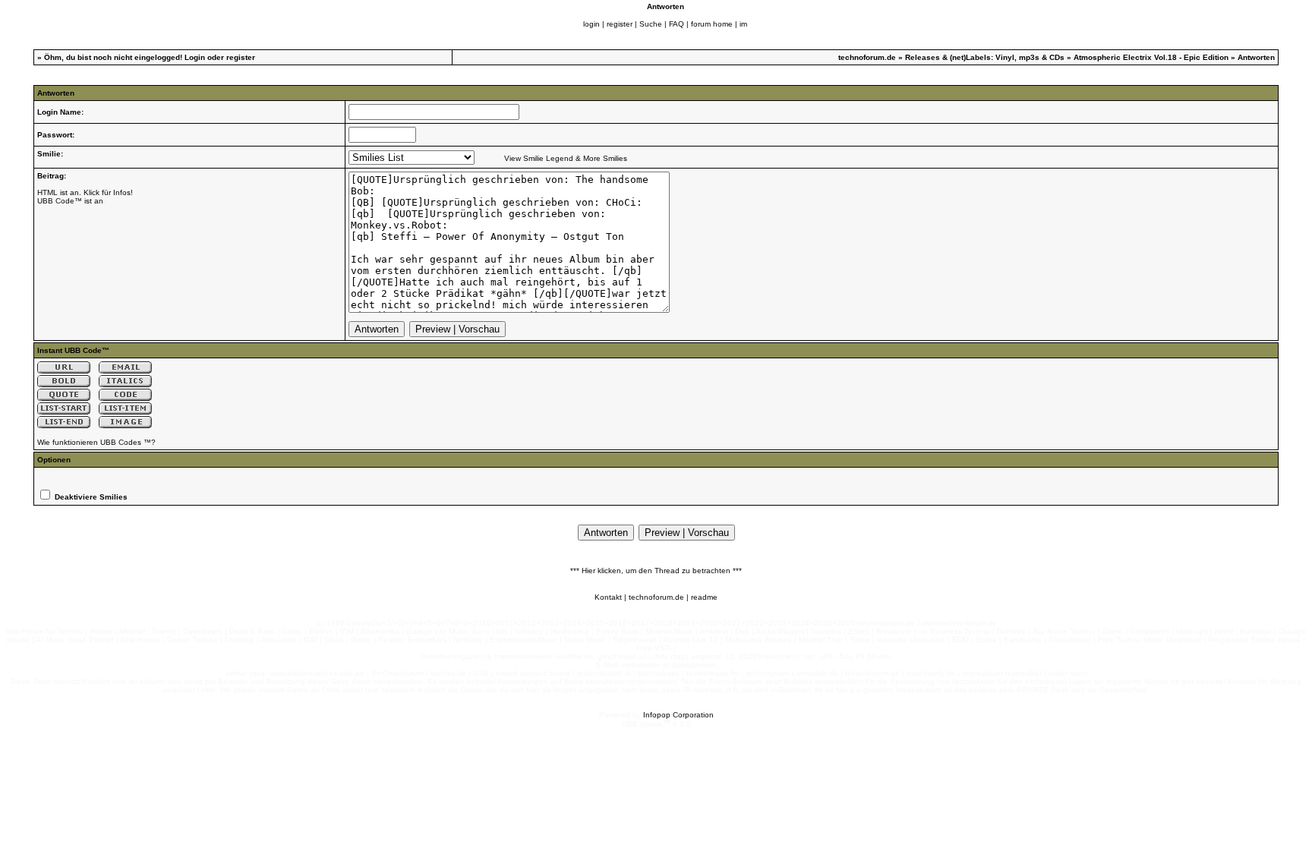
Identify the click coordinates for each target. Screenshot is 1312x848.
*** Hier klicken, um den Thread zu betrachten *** (656, 570)
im (743, 24)
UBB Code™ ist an (70, 201)
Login (194, 57)
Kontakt (608, 597)
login (591, 24)
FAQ (676, 24)
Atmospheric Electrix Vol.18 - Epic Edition (1151, 57)
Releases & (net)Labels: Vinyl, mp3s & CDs (984, 57)
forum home (712, 24)
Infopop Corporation (678, 715)
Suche (650, 24)
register (619, 24)
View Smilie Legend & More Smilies (565, 158)
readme (704, 597)
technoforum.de (867, 57)
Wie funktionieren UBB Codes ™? (96, 442)
